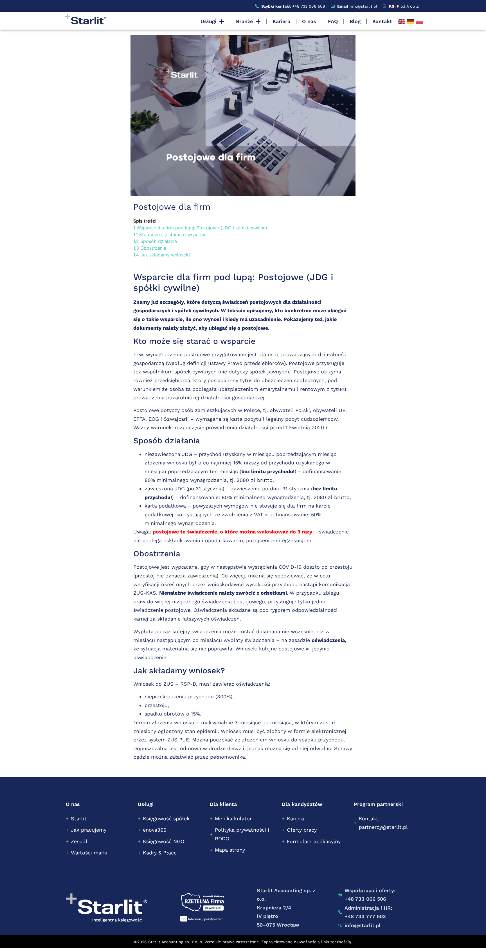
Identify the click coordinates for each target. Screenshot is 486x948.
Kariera (281, 21)
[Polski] (419, 21)
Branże (244, 21)
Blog (355, 21)
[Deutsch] (410, 21)
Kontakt (382, 21)
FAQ (333, 21)
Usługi (208, 21)
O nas (309, 21)
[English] (401, 21)
